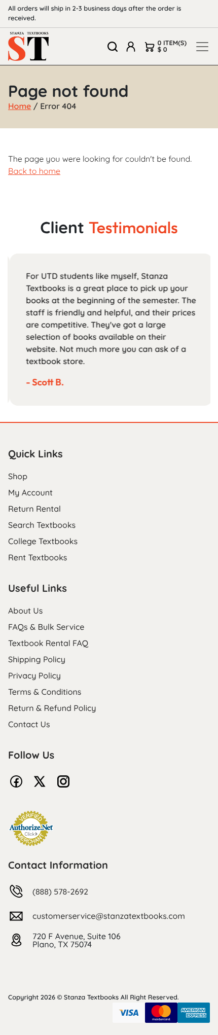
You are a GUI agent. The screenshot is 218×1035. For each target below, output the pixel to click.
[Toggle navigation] (202, 46)
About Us (25, 610)
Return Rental (34, 509)
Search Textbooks (42, 525)
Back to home (34, 171)
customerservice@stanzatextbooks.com (108, 916)
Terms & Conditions (44, 692)
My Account (30, 492)
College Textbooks (43, 541)
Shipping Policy (36, 659)
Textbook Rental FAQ (48, 643)
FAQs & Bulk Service (46, 627)
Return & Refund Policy (52, 708)
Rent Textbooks (37, 557)
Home (19, 106)
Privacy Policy (34, 675)
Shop (17, 476)
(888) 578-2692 (60, 891)
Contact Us (29, 724)
